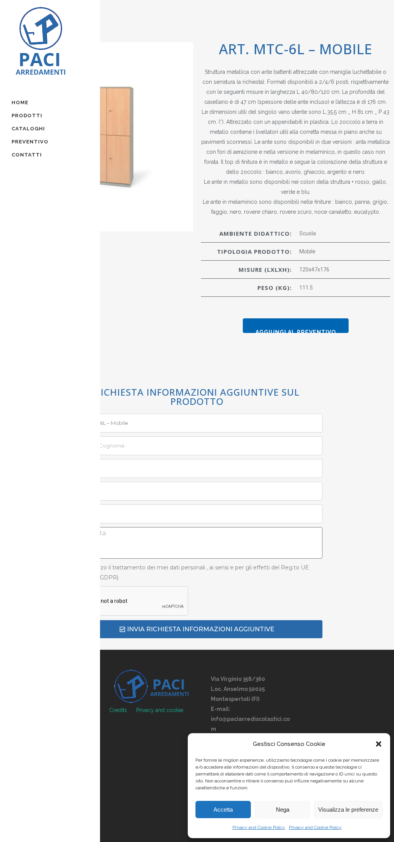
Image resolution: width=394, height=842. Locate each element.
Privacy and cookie (159, 710)
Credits (118, 710)
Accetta (223, 809)
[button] (378, 744)
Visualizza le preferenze (348, 809)
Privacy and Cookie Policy (258, 827)
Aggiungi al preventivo (295, 331)
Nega (282, 809)
